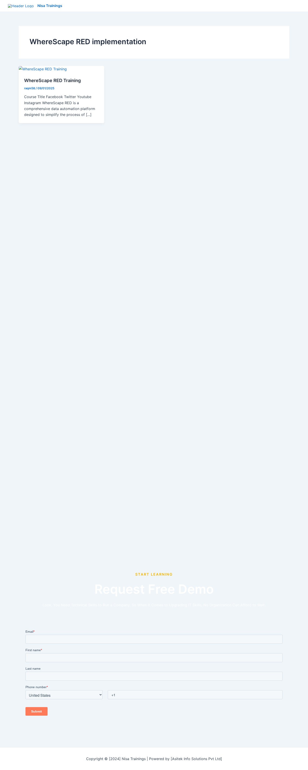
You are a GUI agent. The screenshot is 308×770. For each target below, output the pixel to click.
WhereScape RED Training (52, 80)
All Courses (226, 6)
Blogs (247, 6)
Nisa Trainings (49, 5)
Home (204, 6)
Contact (290, 6)
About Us (268, 6)
